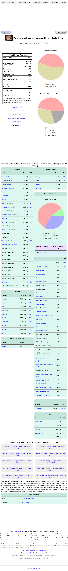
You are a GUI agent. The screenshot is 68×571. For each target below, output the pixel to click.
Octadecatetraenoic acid (43, 387)
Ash (36, 425)
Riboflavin (4, 207)
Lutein (4, 192)
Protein (3, 346)
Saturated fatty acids (42, 266)
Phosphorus (5, 318)
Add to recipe (16, 114)
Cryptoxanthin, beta (8, 188)
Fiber (37, 180)
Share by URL (16, 107)
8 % (31, 211)
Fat (36, 263)
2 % (31, 203)
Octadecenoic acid (41, 330)
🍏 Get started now (34, 568)
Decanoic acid (40, 274)
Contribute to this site (28, 550)
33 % (63, 408)
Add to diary (6, 32)
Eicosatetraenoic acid (42, 380)
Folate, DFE (5, 229)
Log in (64, 2)
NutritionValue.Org (26, 553)
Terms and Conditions (18, 555)
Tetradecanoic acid (42, 311)
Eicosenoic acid (41, 323)
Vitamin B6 (4, 218)
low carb (19, 125)
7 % (31, 214)
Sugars (38, 184)
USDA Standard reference (28, 498)
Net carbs (38, 188)
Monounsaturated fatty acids (44, 315)
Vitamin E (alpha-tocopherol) (9, 244)
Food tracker (55, 2)
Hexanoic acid (40, 296)
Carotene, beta (6, 184)
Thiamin (3, 203)
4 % (31, 218)
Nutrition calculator (24, 2)
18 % (64, 263)
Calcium (3, 299)
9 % (31, 207)
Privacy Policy (30, 555)
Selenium (4, 325)
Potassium (4, 321)
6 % (30, 299)
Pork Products (25, 502)
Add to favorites (61, 32)
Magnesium (4, 310)
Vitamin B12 (5, 222)
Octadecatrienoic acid (42, 391)
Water (36, 437)
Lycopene (5, 195)
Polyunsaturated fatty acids (44, 342)
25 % (31, 222)
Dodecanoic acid (41, 281)
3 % (31, 229)
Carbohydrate (39, 176)
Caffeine (37, 429)
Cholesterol (38, 408)
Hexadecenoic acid (42, 327)
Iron (2, 306)
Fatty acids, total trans (42, 395)
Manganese (4, 314)
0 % (31, 176)
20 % (64, 266)
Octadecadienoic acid (42, 383)
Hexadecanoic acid (42, 293)
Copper (3, 303)
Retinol (4, 199)
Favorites (37, 2)
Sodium (3, 329)
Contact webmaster (40, 550)
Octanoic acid (40, 304)
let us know (17, 531)
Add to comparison (16, 111)
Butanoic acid (40, 270)
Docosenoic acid (41, 319)
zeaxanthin (10, 192)
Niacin (3, 211)
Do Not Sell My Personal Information (45, 555)
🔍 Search (12, 2)
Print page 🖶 (17, 121)
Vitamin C (4, 241)
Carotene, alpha (7, 180)
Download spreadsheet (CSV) (17, 118)
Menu (3, 2)
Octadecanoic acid (41, 300)
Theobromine (39, 433)
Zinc (2, 333)
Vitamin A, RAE (6, 176)
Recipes (45, 2)
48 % (30, 325)
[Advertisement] (34, 16)
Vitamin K (4, 282)
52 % (29, 346)
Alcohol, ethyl (39, 421)
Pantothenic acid (6, 214)
